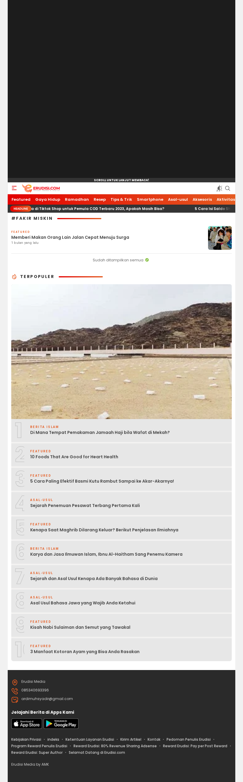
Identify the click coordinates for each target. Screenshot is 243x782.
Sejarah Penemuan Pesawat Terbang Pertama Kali (85, 505)
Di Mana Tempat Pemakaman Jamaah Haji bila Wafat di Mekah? (100, 432)
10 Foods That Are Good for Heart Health (74, 457)
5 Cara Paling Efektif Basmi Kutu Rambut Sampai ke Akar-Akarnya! (102, 481)
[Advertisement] (121, 89)
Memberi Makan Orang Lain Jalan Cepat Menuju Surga (70, 237)
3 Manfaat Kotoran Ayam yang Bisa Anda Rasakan (85, 652)
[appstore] (26, 727)
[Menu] (14, 188)
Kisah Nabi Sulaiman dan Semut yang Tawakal (80, 627)
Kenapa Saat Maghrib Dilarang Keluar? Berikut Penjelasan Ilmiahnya (104, 530)
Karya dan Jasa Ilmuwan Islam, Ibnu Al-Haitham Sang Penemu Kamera (106, 554)
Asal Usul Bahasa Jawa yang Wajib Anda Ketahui (82, 603)
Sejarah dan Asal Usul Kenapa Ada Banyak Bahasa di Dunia (94, 579)
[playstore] (61, 727)
